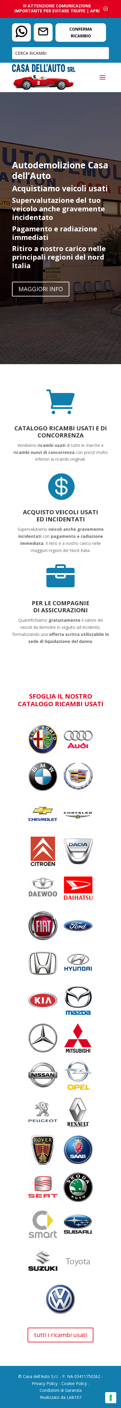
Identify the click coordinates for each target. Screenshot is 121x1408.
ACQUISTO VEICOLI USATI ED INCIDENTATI (60, 515)
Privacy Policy (45, 1383)
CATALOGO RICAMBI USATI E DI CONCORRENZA (60, 431)
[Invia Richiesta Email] (43, 32)
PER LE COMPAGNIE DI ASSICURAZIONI (60, 606)
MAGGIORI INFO (41, 289)
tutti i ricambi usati (60, 1335)
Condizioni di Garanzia (61, 1390)
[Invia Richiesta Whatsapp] (21, 32)
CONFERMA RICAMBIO (80, 32)
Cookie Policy (74, 1383)
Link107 (74, 1397)
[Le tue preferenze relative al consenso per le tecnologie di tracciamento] (110, 1397)
